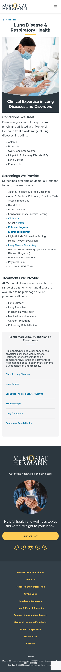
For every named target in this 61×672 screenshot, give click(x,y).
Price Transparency (30, 629)
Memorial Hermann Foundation (30, 622)
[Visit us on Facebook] (23, 547)
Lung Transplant (14, 413)
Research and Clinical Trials (30, 586)
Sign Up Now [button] (30, 535)
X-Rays (20, 222)
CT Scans (13, 218)
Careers (30, 643)
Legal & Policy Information (30, 608)
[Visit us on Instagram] (44, 547)
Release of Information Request (30, 615)
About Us (31, 579)
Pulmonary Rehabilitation (19, 423)
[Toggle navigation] (55, 6)
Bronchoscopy (13, 403)
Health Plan (30, 636)
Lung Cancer (12, 384)
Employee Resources (30, 601)
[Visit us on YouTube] (30, 547)
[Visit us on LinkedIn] (16, 547)
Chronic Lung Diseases (18, 374)
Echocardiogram (18, 227)
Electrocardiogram (19, 231)
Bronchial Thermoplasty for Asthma (24, 394)
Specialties (11, 20)
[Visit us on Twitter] (38, 547)
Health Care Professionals (31, 572)
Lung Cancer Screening (22, 245)
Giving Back (30, 593)
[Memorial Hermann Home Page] (14, 6)
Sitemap (30, 656)
